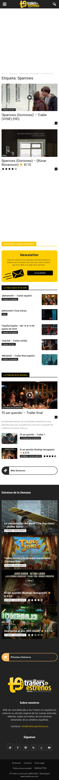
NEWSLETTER (40, 768)
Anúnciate (16, 763)
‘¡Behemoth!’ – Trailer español (17, 295)
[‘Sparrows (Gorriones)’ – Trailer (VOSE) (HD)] (29, 97)
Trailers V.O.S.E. (9, 110)
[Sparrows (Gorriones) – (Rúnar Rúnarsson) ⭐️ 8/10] (29, 143)
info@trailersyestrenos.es (34, 726)
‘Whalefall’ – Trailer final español (18, 356)
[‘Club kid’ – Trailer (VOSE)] (49, 344)
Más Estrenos (18, 470)
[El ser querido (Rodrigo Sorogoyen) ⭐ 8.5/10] (9, 453)
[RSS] (33, 748)
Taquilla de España (10, 332)
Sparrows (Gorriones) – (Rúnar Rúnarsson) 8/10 (24, 163)
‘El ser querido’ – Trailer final (22, 413)
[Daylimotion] (10, 746)
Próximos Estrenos (21, 657)
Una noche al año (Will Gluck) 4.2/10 (28, 631)
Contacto (28, 763)
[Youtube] (49, 748)
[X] (41, 748)
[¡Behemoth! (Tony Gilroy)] (49, 314)
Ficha (4, 155)
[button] (54, 4)
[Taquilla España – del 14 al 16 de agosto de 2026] (49, 329)
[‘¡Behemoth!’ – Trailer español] (49, 299)
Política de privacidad (22, 768)
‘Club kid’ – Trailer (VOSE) (14, 340)
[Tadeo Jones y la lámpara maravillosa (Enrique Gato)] (29, 552)
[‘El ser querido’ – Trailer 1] (9, 438)
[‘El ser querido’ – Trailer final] (29, 395)
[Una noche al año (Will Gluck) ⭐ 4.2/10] (29, 622)
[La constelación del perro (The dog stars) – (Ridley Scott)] (29, 517)
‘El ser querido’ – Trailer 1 (32, 434)
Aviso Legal (40, 763)
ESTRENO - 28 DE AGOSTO (31, 456)
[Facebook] (18, 748)
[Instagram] (25, 748)
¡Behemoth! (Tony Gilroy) (14, 310)
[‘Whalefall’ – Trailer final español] (49, 359)
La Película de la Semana (15, 375)
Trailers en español (10, 299)
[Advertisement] (29, 39)
